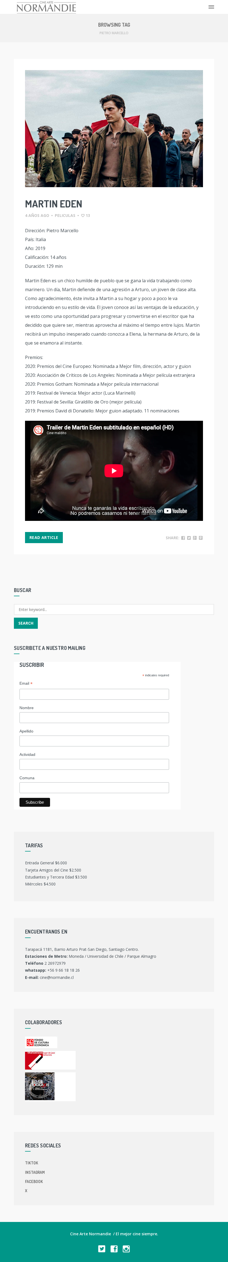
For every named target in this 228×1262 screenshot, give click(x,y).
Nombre (26, 708)
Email (26, 684)
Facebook (34, 1181)
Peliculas (65, 215)
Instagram (35, 1172)
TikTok (31, 1162)
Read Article (43, 537)
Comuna (26, 778)
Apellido (26, 731)
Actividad (27, 754)
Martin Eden (53, 203)
